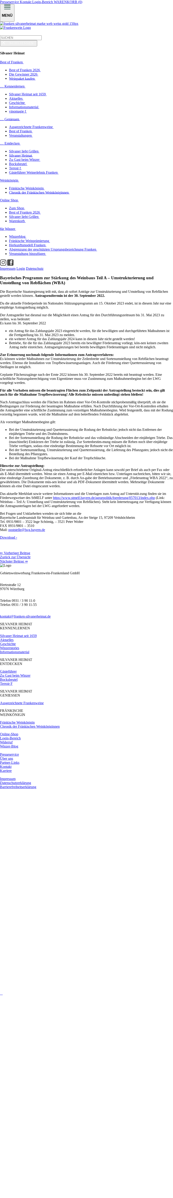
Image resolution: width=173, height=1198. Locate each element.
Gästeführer (8, 671)
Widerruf (6, 742)
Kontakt (26, 2)
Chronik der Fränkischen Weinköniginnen (30, 726)
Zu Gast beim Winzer (15, 675)
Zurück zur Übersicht (15, 557)
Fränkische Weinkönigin (17, 722)
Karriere (6, 771)
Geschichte (8, 644)
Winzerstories (9, 648)
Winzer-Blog (9, 746)
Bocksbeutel (9, 679)
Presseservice (10, 2)
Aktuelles (7, 640)
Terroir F (6, 684)
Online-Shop (9, 734)
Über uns (6, 758)
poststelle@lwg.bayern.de (26, 530)
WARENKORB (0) (68, 2)
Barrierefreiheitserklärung (18, 787)
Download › (8, 537)
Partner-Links (9, 762)
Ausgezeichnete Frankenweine (22, 703)
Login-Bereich (43, 2)
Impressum (8, 779)
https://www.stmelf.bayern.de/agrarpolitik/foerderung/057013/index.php (104, 498)
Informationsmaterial (14, 652)
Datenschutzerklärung (15, 783)
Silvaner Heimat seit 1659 (18, 636)
